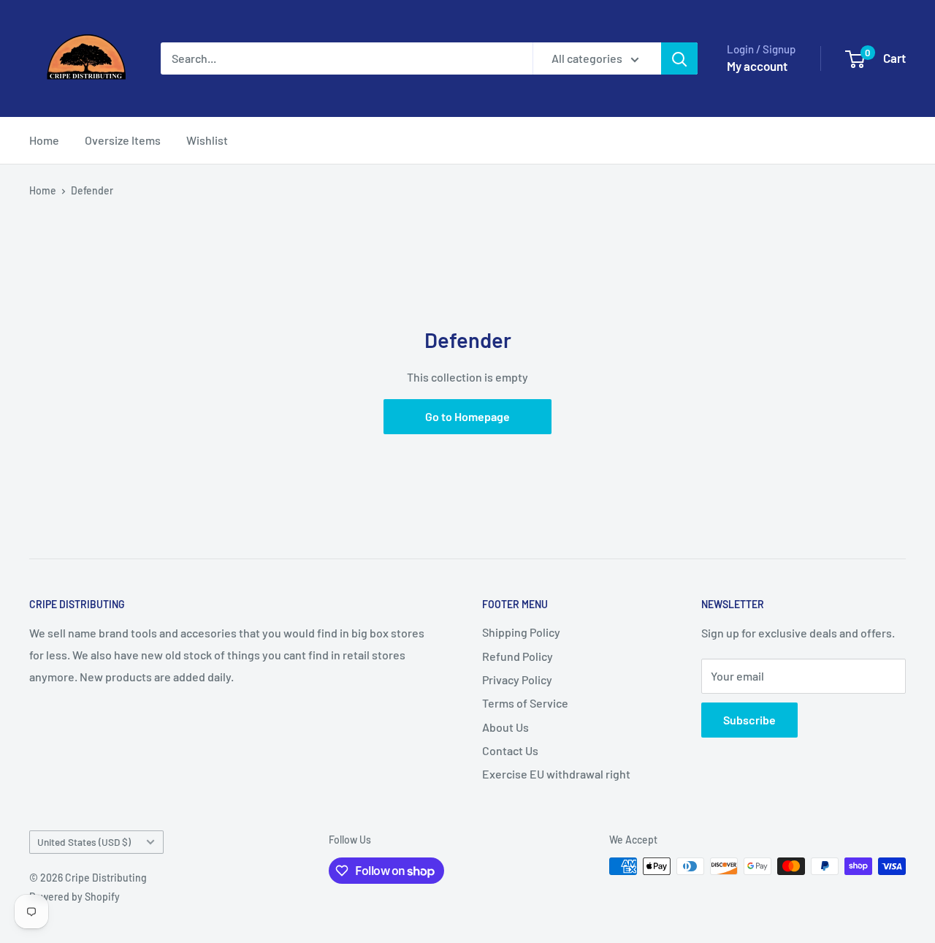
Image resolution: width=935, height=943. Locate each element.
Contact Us (510, 750)
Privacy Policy (517, 679)
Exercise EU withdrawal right (556, 774)
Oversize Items (123, 140)
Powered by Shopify (74, 896)
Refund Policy (517, 656)
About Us (505, 727)
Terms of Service (525, 703)
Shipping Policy (521, 632)
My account (757, 65)
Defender (92, 190)
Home (44, 140)
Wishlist (207, 140)
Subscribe (749, 720)
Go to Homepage (467, 416)
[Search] (679, 58)
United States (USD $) (84, 842)
